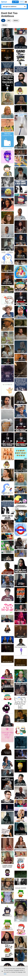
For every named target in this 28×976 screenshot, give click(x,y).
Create (16, 1)
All (3, 20)
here (5, 974)
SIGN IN (22, 1)
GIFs (9, 20)
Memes (4, 25)
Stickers (16, 20)
